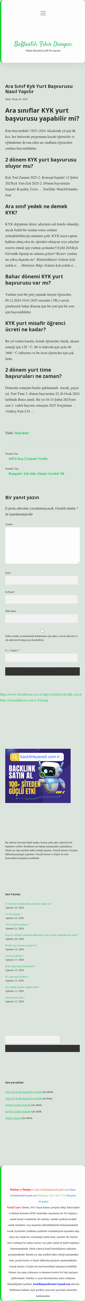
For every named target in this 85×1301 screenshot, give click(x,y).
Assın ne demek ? (14, 955)
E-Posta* (10, 592)
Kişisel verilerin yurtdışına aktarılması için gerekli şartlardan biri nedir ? (42, 935)
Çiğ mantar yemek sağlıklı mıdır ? (22, 987)
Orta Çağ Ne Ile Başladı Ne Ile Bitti (23, 1091)
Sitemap (42, 700)
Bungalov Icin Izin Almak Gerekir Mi (36, 473)
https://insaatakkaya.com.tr (18, 700)
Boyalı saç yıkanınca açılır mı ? (21, 945)
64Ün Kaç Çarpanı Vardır (28, 458)
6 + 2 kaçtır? (12, 650)
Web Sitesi (10, 611)
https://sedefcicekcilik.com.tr (62, 694)
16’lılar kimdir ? (13, 914)
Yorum (8, 524)
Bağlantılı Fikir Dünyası (43, 44)
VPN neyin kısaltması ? (17, 924)
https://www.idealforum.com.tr (21, 694)
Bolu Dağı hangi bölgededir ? (20, 966)
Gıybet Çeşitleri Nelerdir (18, 1104)
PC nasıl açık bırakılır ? (17, 976)
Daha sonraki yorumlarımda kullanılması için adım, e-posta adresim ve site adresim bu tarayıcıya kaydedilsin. (41, 637)
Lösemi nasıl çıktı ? (15, 997)
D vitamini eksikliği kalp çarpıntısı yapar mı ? (28, 903)
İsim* (8, 572)
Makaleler (21, 432)
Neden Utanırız (13, 1118)
